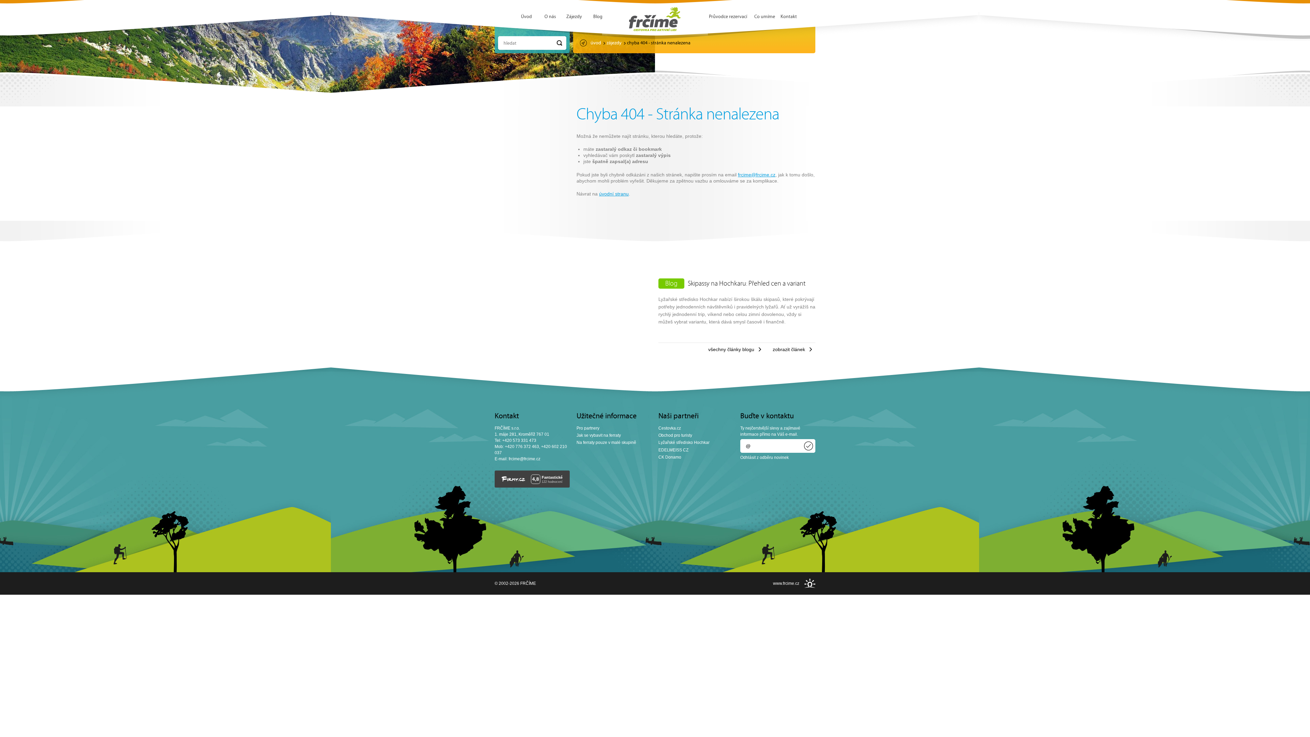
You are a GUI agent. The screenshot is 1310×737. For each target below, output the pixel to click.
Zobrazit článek (789, 349)
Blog (597, 16)
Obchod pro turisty (675, 435)
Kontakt (789, 16)
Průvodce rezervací (728, 16)
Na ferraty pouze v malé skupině (606, 442)
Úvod (526, 16)
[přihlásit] (808, 446)
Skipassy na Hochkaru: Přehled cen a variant (746, 283)
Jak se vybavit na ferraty (599, 435)
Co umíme (764, 16)
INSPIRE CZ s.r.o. (809, 583)
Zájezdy (574, 16)
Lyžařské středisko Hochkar (684, 442)
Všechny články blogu (731, 349)
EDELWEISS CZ (673, 450)
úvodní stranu (614, 194)
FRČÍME (655, 19)
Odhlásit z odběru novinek (764, 457)
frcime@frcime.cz (756, 174)
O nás (550, 16)
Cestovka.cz (669, 428)
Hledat (510, 43)
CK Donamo (669, 457)
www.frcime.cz (786, 583)
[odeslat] (559, 43)
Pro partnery (588, 428)
